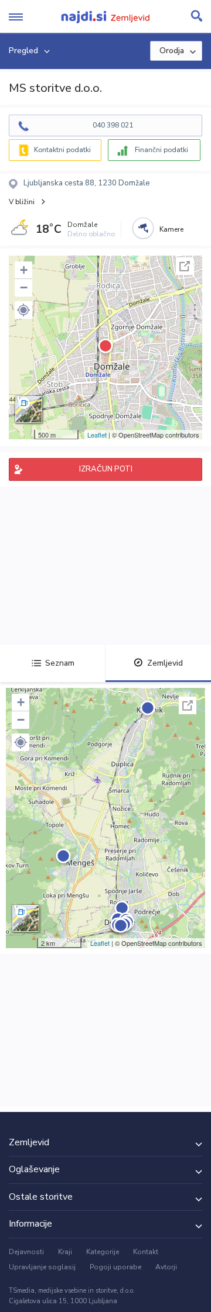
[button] (23, 310)
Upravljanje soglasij (42, 1267)
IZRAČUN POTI (105, 469)
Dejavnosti (26, 1251)
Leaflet (97, 434)
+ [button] (24, 270)
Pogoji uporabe (115, 1267)
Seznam (59, 663)
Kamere (171, 229)
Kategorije (102, 1251)
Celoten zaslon (184, 266)
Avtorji (166, 1267)
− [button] (24, 287)
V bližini (22, 201)
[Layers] (29, 409)
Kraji (65, 1251)
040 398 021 (113, 125)
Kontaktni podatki (62, 149)
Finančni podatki (161, 149)
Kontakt (145, 1251)
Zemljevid (165, 663)
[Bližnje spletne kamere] (143, 228)
